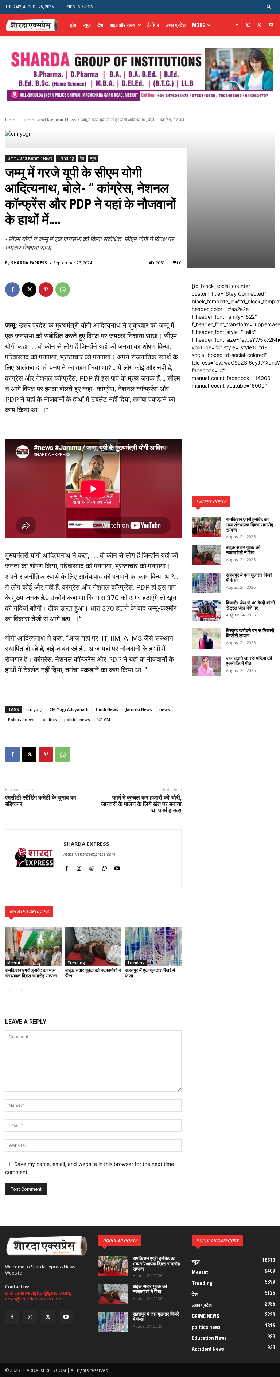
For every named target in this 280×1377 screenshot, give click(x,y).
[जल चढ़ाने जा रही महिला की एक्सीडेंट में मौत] (206, 666)
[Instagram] (248, 25)
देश (82, 158)
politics (50, 719)
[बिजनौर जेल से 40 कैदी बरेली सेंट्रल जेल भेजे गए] (206, 610)
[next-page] (21, 990)
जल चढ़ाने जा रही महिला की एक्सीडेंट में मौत (249, 661)
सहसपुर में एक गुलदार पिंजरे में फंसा (150, 973)
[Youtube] (271, 25)
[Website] (91, 867)
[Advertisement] (233, 425)
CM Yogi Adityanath (69, 709)
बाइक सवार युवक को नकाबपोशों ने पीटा (93, 973)
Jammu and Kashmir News (49, 120)
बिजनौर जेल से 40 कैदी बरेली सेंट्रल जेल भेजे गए (250, 605)
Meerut (13, 962)
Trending (66, 158)
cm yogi (34, 709)
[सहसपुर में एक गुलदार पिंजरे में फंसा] (153, 946)
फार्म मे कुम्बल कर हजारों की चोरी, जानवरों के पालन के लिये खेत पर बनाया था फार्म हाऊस (141, 804)
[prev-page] (9, 990)
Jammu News (138, 709)
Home (11, 120)
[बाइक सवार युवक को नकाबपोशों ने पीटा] (93, 946)
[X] (259, 25)
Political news (21, 719)
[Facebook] (237, 25)
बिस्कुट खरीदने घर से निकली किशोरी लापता (250, 633)
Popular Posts (120, 1241)
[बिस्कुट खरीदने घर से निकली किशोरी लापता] (206, 638)
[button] (269, 7)
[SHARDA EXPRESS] (34, 858)
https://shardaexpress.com (89, 854)
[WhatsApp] (62, 289)
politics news (77, 719)
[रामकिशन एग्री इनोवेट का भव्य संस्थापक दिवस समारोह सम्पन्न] (33, 946)
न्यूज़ (93, 158)
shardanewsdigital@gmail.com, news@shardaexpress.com (38, 1296)
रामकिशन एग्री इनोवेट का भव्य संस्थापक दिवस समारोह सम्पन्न (31, 973)
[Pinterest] (46, 289)
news (164, 709)
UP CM (103, 719)
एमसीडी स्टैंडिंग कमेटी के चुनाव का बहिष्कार (40, 801)
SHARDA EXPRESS (29, 262)
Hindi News (107, 709)
